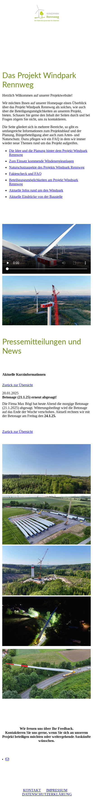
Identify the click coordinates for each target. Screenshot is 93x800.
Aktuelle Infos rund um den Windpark (36, 190)
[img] (47, 13)
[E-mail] (7, 759)
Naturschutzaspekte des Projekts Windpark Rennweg (46, 167)
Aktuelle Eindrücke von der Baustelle (36, 197)
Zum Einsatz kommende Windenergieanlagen (41, 161)
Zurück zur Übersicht (17, 385)
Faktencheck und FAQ (25, 174)
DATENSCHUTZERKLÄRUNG (47, 794)
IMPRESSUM (56, 790)
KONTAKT (32, 790)
